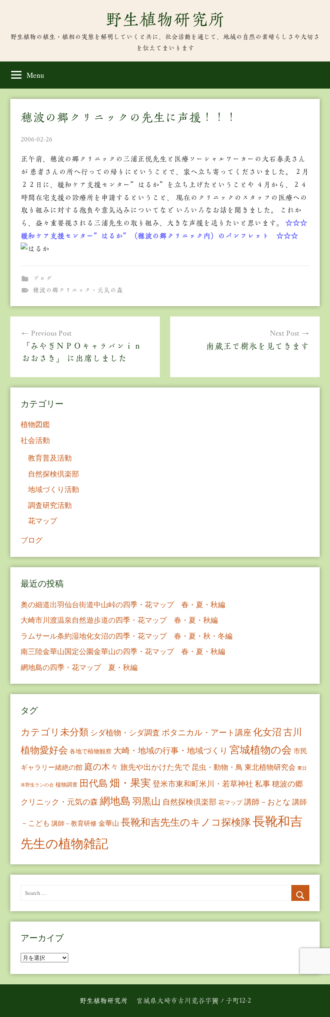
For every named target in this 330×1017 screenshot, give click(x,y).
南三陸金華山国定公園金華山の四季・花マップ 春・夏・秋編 (123, 651)
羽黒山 (146, 801)
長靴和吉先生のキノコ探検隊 (186, 821)
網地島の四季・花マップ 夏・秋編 (79, 667)
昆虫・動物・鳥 (217, 767)
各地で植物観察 (91, 751)
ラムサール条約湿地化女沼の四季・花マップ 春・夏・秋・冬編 (126, 636)
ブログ (42, 278)
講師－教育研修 (74, 823)
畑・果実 (130, 783)
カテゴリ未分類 (55, 731)
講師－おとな (267, 801)
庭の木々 (101, 766)
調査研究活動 (50, 505)
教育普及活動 (50, 458)
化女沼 (267, 731)
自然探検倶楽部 (53, 474)
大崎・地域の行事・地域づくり (170, 750)
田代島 (93, 783)
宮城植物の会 (260, 749)
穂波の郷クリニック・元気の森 (78, 290)
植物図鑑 (35, 424)
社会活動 (35, 440)
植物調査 (66, 784)
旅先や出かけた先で (155, 767)
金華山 (108, 823)
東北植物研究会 (270, 767)
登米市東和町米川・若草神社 (203, 783)
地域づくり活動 (53, 489)
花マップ (42, 520)
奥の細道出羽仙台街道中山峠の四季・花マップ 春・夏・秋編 (123, 604)
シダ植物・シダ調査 (125, 732)
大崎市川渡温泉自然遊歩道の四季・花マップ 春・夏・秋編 (119, 620)
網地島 (115, 801)
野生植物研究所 (165, 19)
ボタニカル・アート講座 (206, 732)
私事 (262, 783)
